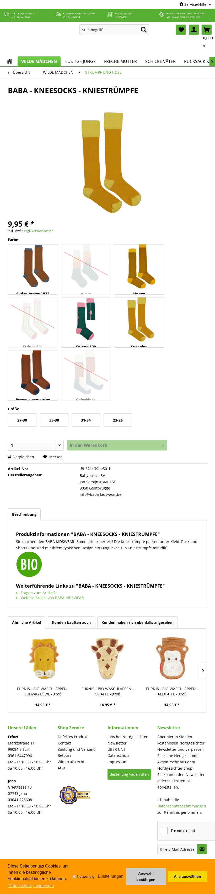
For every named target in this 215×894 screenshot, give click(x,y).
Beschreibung (24, 514)
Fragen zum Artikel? (37, 592)
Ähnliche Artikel (26, 622)
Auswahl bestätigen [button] (145, 876)
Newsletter (117, 743)
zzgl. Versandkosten (38, 230)
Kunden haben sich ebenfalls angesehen (137, 622)
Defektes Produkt (73, 736)
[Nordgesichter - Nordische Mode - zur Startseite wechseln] (39, 39)
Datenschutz (119, 755)
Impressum (117, 761)
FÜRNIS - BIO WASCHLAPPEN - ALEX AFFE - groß (172, 691)
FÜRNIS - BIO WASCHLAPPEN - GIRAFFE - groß (108, 691)
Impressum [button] (43, 886)
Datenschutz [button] (20, 886)
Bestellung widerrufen (129, 774)
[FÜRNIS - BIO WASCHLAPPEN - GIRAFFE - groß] (107, 659)
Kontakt (64, 743)
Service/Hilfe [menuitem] (195, 4)
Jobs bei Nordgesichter (128, 736)
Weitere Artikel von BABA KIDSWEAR (52, 597)
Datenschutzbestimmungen (181, 805)
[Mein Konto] (194, 29)
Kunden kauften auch (71, 622)
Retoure (65, 755)
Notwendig (85, 876)
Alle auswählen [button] (187, 876)
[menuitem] (114, 29)
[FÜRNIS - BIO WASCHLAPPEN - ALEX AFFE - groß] (172, 659)
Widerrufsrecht (71, 761)
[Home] (10, 61)
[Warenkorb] (206, 29)
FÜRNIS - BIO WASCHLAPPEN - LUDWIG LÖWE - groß (43, 691)
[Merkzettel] (181, 29)
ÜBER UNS (117, 749)
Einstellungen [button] (110, 876)
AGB (61, 767)
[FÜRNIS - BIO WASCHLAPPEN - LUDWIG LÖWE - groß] (43, 659)
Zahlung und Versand (77, 749)
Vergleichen (23, 456)
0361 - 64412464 (195, 13)
